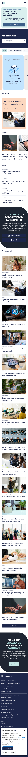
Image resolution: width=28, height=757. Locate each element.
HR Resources (5, 706)
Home (5, 59)
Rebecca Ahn (13, 83)
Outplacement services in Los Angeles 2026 (13, 76)
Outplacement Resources (8, 709)
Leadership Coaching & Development (11, 715)
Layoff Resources (6, 712)
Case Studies (4, 689)
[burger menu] (25, 2)
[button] (25, 731)
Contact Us (4, 724)
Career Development (7, 703)
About (2, 721)
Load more (14, 625)
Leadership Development (8, 700)
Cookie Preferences (9, 752)
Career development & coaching (11, 695)
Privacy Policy (21, 737)
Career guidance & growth (15, 50)
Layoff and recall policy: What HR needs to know (13, 102)
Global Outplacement (7, 686)
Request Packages (6, 692)
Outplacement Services (8, 680)
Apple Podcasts (15, 236)
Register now (14, 24)
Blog (10, 59)
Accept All (8, 748)
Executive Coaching (6, 698)
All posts (4, 50)
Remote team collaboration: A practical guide (12, 201)
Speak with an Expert (7, 726)
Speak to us (14, 664)
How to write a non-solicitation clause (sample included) (9, 156)
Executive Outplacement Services (10, 683)
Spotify (15, 240)
